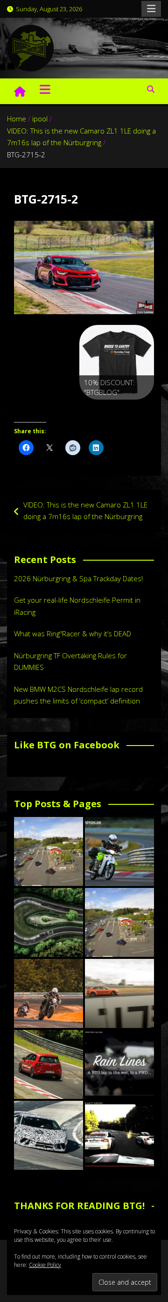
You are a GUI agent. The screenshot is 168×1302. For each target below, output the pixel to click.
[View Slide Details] (116, 362)
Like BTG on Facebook (66, 745)
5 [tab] (138, 409)
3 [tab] (116, 409)
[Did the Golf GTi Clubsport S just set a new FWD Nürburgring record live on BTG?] (48, 1064)
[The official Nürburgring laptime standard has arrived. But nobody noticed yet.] (119, 993)
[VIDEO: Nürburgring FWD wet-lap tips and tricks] (119, 1064)
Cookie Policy (45, 1265)
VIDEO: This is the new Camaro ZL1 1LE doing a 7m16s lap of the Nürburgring (85, 510)
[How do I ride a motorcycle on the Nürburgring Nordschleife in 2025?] (48, 993)
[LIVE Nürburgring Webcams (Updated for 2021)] (119, 922)
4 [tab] (127, 409)
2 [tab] (106, 409)
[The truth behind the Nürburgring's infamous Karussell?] (48, 922)
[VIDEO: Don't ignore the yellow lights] (119, 1135)
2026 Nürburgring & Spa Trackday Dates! (78, 578)
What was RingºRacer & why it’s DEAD (72, 633)
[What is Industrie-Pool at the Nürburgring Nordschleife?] (48, 1135)
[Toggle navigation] (45, 89)
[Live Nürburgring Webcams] (48, 851)
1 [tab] (95, 409)
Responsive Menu (151, 9)
